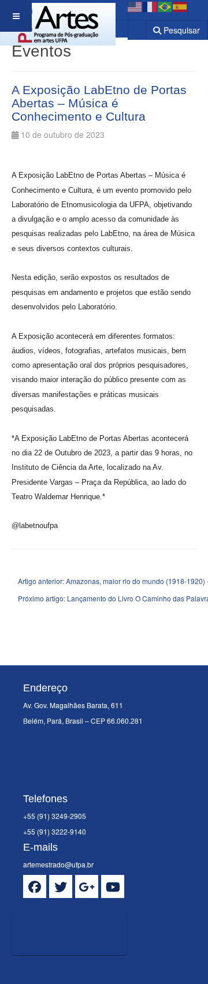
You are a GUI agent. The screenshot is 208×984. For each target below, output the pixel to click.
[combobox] (130, 26)
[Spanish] (180, 6)
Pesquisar (180, 30)
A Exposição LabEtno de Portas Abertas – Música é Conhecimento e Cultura (99, 103)
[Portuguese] (165, 6)
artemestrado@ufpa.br (58, 864)
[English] (135, 6)
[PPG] (58, 16)
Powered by (64, 969)
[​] (34, 886)
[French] (150, 6)
